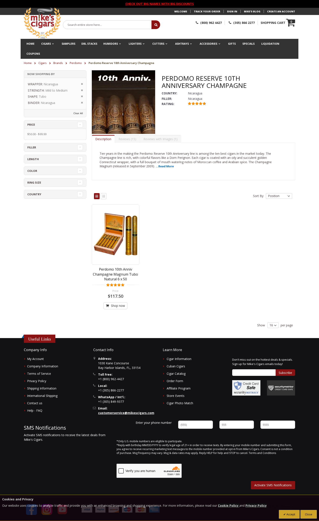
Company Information (42, 366)
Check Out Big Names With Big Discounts (159, 4)
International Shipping (42, 396)
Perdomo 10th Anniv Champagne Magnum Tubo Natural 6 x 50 (115, 274)
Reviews (126, 139)
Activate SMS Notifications (273, 485)
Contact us (34, 403)
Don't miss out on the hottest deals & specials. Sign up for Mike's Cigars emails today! (262, 362)
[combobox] (107, 24)
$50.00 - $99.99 (36, 134)
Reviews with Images (159, 139)
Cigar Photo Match (180, 403)
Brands (58, 63)
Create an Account (281, 11)
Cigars (42, 63)
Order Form (175, 381)
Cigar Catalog (176, 373)
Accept (290, 514)
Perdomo (76, 63)
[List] (103, 196)
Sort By (258, 196)
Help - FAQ (34, 410)
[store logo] (42, 23)
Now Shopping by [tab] (41, 74)
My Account (35, 359)
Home (28, 63)
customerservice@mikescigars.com (126, 413)
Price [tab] (31, 125)
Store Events (175, 396)
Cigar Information (179, 359)
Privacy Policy (36, 381)
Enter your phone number (154, 423)
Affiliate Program (179, 388)
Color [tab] (32, 171)
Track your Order (207, 11)
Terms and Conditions (262, 453)
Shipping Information (41, 388)
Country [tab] (34, 194)
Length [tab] (33, 159)
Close (308, 514)
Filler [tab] (31, 147)
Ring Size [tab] (34, 182)
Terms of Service (39, 373)
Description (103, 139)
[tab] (103, 139)
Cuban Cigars (176, 366)
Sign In (232, 11)
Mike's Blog (252, 11)
